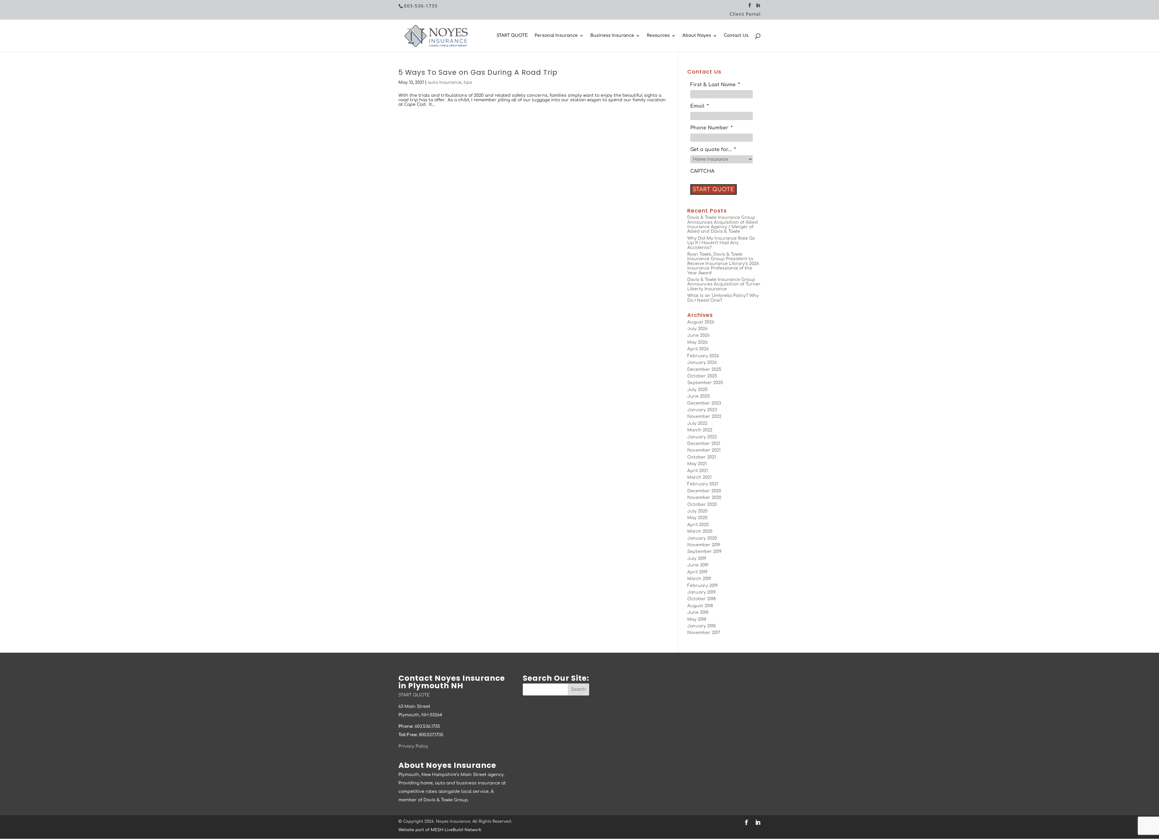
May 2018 (696, 619)
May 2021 (697, 464)
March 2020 (699, 531)
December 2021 (703, 443)
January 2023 (702, 410)
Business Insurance (612, 35)
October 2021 (701, 457)
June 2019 (697, 565)
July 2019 (696, 558)
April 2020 (698, 524)
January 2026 (702, 362)
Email (699, 106)
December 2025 (704, 369)
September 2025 (705, 382)
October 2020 (702, 504)
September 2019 (704, 551)
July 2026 (697, 328)
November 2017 (703, 632)
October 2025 (702, 376)
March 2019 (699, 578)
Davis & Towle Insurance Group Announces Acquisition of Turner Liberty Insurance (724, 284)
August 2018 (700, 606)
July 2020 (697, 511)
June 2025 (698, 396)
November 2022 (704, 416)
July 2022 (697, 423)
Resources (658, 35)
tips (468, 82)
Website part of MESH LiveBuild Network (439, 830)
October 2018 (701, 599)
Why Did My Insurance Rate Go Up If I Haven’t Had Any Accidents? (721, 243)
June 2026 (698, 335)
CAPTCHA (702, 171)
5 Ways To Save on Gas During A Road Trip (477, 72)
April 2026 (698, 349)
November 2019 (703, 545)
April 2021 (697, 470)
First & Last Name (715, 84)
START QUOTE (512, 35)
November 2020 (704, 497)
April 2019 (697, 572)
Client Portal (745, 14)
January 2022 (702, 437)
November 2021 (703, 450)
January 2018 (701, 626)
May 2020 (697, 518)
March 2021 (699, 477)
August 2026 (700, 322)
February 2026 (703, 356)
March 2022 (699, 430)
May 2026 (697, 342)
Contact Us (736, 35)
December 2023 (704, 403)
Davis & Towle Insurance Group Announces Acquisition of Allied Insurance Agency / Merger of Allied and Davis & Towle (722, 224)
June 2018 (697, 612)
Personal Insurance (556, 35)
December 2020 (704, 491)
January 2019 (701, 592)
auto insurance (444, 82)
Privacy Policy (413, 746)
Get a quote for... (713, 149)
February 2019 (702, 585)
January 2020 (702, 538)
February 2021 (702, 484)
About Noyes (696, 35)
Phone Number (711, 128)
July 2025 (697, 389)
